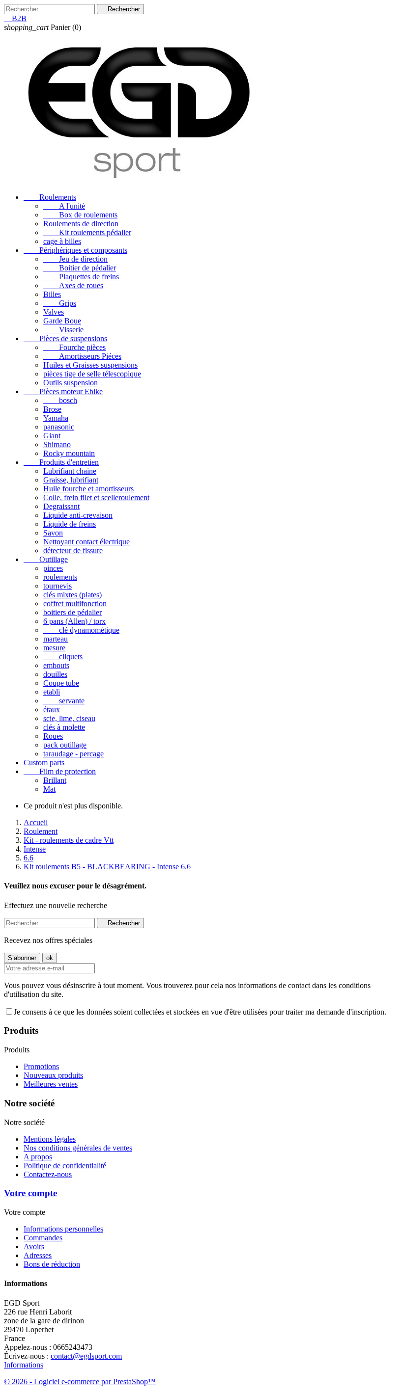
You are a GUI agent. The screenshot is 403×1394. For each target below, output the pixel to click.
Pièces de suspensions (65, 338)
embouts (56, 665)
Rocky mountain (69, 453)
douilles (55, 674)
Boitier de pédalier (79, 268)
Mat (49, 789)
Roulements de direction (80, 223)
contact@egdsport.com (86, 1356)
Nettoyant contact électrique (86, 541)
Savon (53, 533)
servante (64, 701)
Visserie (63, 329)
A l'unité (64, 206)
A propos (38, 1157)
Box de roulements (80, 215)
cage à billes (62, 241)
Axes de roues (73, 285)
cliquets (63, 656)
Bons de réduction (52, 1264)
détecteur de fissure (73, 550)
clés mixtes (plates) (72, 594)
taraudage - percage (73, 754)
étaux (51, 709)
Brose (52, 409)
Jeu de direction (75, 259)
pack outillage (64, 745)
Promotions (41, 1066)
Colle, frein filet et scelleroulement (96, 497)
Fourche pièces (74, 347)
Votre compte (30, 1193)
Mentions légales (50, 1139)
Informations (23, 1365)
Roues (53, 736)
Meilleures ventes (51, 1084)
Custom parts (44, 762)
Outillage (46, 559)
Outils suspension (70, 382)
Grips (59, 303)
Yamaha (55, 418)
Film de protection (60, 771)
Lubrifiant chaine (69, 471)
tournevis (57, 586)
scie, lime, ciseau (69, 718)
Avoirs (34, 1246)
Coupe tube (61, 683)
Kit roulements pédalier (87, 232)
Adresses (38, 1255)
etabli (51, 692)
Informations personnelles (63, 1229)
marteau (55, 639)
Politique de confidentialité (65, 1165)
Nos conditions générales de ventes (78, 1148)
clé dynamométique (81, 630)
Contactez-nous (48, 1174)
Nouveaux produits (53, 1075)
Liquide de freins (69, 524)
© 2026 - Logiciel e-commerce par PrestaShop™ (80, 1381)
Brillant (54, 780)
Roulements (50, 197)
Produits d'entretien (61, 462)
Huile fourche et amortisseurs (88, 488)
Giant (51, 435)
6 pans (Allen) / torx (74, 621)
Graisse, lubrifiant (70, 480)
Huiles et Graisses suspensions (90, 365)
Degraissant (61, 506)
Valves (53, 312)
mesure (54, 647)
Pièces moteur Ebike (63, 391)
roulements (60, 577)
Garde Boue (62, 321)
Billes (52, 294)
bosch (60, 400)
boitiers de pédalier (72, 612)
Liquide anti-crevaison (78, 515)
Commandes (43, 1237)
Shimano (57, 444)
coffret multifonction (75, 603)
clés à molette (64, 727)
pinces (53, 568)
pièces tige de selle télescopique (92, 374)
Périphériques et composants (75, 250)
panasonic (58, 427)
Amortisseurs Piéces (82, 356)
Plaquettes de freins (81, 276)
